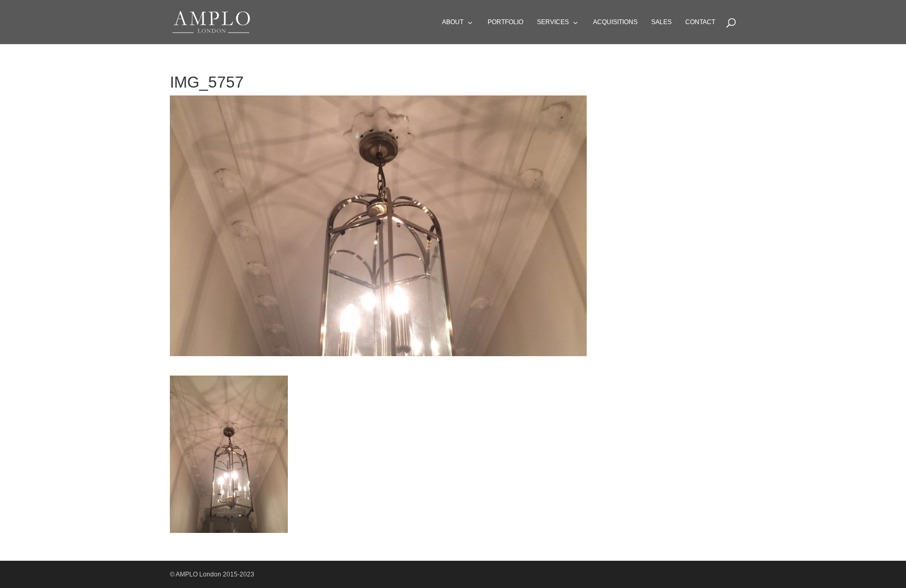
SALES (661, 22)
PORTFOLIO (505, 22)
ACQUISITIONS (615, 22)
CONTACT (700, 22)
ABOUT (452, 22)
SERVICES (553, 22)
